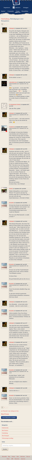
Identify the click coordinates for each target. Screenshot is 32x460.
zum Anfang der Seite (13, 411)
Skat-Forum (5, 414)
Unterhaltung (5, 19)
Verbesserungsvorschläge (7, 438)
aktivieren (17, 7)
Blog (9, 456)
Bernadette (11, 202)
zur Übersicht (4, 411)
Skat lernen (23, 456)
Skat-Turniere (5, 430)
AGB (12, 458)
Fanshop (13, 456)
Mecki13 (11, 188)
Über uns (28, 456)
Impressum (23, 458)
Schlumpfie (11, 28)
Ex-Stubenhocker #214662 (14, 104)
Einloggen (25, 7)
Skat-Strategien (5, 435)
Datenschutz (17, 458)
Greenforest (11, 126)
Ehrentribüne (24, 11)
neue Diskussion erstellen (9, 417)
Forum (17, 11)
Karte (18, 456)
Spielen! (3, 11)
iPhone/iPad (4, 456)
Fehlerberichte (5, 428)
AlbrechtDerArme (13, 82)
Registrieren (7, 7)
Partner (8, 458)
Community (11, 11)
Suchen (5, 449)
